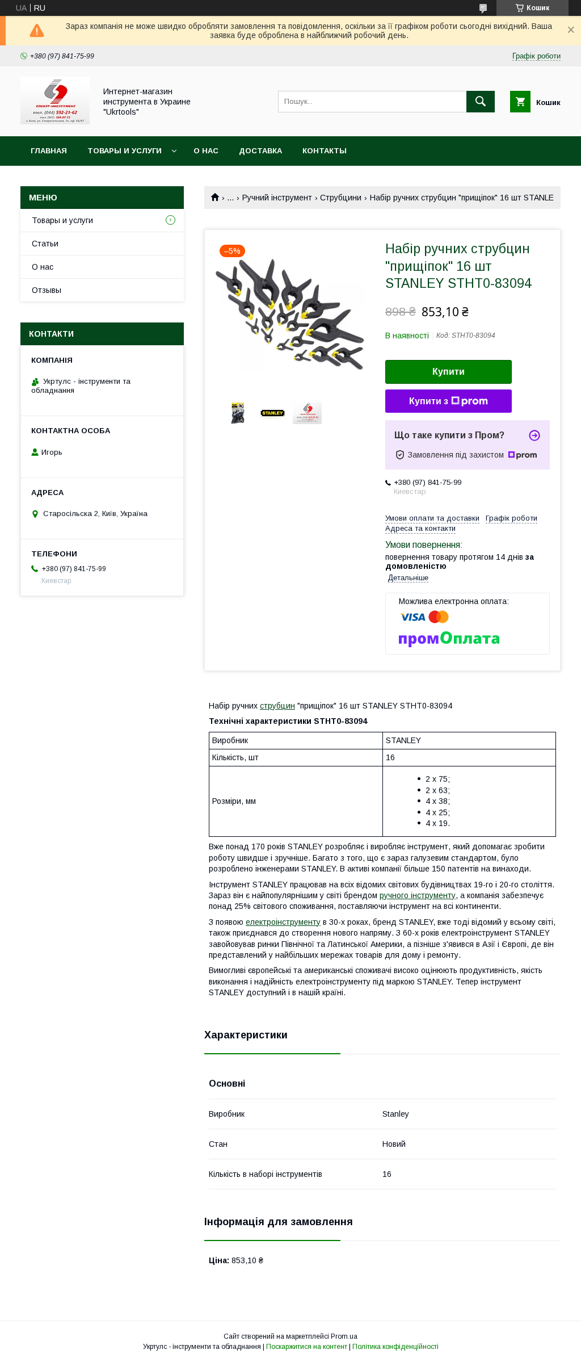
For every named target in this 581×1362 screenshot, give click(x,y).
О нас (205, 150)
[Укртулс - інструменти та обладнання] (55, 121)
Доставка (260, 150)
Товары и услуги (124, 150)
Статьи (45, 243)
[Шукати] (480, 101)
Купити (448, 371)
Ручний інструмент (277, 197)
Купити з (428, 401)
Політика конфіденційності (395, 1347)
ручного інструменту (418, 895)
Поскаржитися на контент (306, 1347)
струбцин (277, 705)
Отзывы (46, 290)
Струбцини (340, 197)
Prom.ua (344, 1336)
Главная (49, 150)
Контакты (324, 150)
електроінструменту (283, 922)
